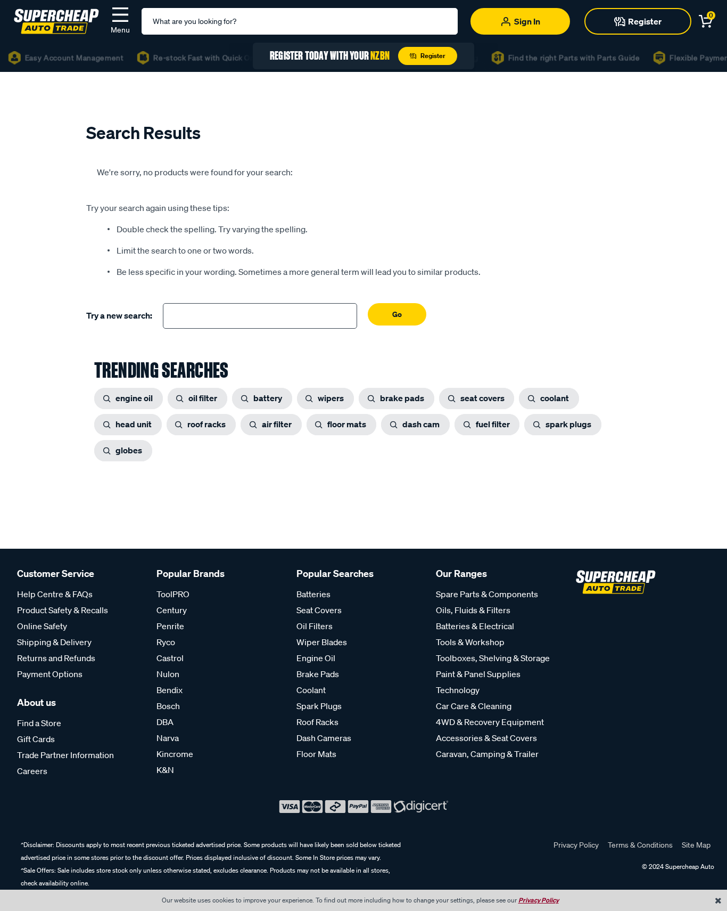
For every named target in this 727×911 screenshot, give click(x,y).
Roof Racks (317, 722)
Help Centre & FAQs (55, 594)
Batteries (313, 594)
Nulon (167, 674)
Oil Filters (314, 626)
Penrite (170, 626)
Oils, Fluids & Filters (473, 610)
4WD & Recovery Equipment (490, 722)
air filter (277, 424)
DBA (165, 722)
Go (397, 314)
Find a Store (39, 723)
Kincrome (174, 754)
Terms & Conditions (640, 845)
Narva (167, 738)
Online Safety (42, 626)
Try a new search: (119, 315)
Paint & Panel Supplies (478, 674)
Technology (458, 690)
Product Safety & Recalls (62, 610)
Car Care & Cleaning (473, 706)
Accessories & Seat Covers (486, 738)
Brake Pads (317, 674)
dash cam (421, 424)
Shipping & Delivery (54, 642)
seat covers (482, 398)
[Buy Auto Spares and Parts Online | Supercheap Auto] (56, 20)
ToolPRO (172, 594)
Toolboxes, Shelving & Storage (493, 658)
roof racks (206, 424)
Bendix (169, 690)
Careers (32, 771)
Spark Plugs (319, 706)
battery (267, 398)
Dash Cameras (323, 738)
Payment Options (49, 674)
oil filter (202, 398)
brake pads (402, 398)
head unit (133, 424)
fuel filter (493, 424)
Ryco (165, 642)
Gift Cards (36, 739)
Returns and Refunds (56, 658)
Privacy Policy (576, 845)
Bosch (168, 706)
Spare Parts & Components (487, 594)
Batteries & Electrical (475, 626)
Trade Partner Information (65, 755)
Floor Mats (316, 754)
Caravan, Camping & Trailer (487, 754)
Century (171, 610)
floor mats (346, 424)
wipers (331, 398)
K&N (165, 769)
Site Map (696, 845)
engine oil (134, 398)
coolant (554, 398)
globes (128, 450)
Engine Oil (315, 658)
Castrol (170, 658)
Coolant (311, 690)
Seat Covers (319, 610)
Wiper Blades (321, 642)
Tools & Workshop (470, 642)
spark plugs (568, 424)
